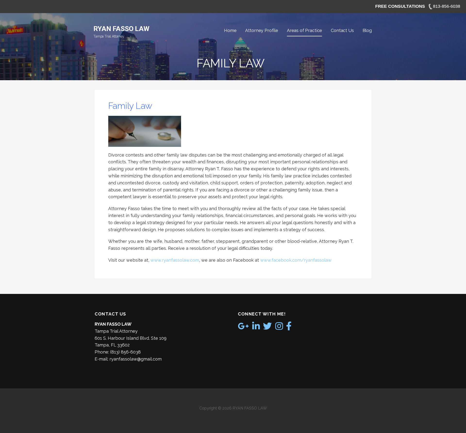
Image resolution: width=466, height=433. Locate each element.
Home (230, 30)
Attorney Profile (261, 30)
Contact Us (342, 30)
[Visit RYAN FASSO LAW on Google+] (243, 327)
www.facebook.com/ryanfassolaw (296, 260)
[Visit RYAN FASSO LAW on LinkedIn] (256, 327)
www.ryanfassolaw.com (174, 260)
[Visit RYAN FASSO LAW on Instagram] (279, 327)
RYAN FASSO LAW (121, 29)
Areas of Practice (304, 30)
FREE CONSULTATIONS (400, 6)
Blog (367, 30)
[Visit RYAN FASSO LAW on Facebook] (289, 327)
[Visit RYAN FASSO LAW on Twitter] (267, 327)
